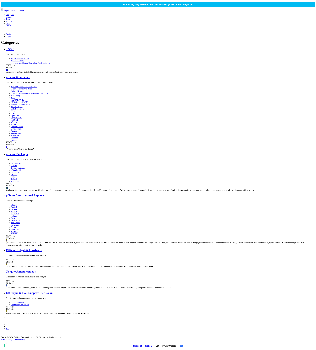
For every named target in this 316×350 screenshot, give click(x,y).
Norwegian (15, 223)
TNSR (10, 49)
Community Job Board (20, 305)
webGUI (14, 120)
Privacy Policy (6, 339)
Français (14, 211)
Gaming (14, 131)
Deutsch (14, 207)
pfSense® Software (18, 77)
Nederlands (15, 220)
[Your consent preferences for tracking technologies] (4, 345)
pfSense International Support (25, 195)
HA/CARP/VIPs (17, 100)
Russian (14, 218)
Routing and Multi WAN (20, 104)
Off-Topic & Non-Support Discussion (29, 293)
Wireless (14, 122)
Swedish (14, 231)
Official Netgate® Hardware (24, 250)
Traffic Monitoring (18, 168)
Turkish (14, 234)
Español (14, 209)
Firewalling (15, 95)
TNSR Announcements (20, 58)
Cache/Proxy (16, 163)
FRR (13, 177)
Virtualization (16, 133)
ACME (14, 175)
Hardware (15, 135)
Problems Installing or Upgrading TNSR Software (30, 63)
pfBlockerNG (16, 170)
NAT (13, 98)
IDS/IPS (14, 166)
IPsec (13, 113)
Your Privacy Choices (166, 346)
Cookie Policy (19, 339)
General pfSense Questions (21, 89)
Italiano (14, 216)
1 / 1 (7, 329)
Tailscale (14, 179)
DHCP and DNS (17, 109)
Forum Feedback (17, 302)
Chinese (14, 205)
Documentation (17, 127)
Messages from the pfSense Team (24, 87)
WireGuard (15, 181)
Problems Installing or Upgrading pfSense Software (31, 93)
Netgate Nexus (16, 91)
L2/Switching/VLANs (19, 102)
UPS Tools (15, 172)
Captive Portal (16, 118)
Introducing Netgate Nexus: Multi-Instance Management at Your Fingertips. (158, 4)
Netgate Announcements (21, 271)
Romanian (15, 229)
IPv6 (13, 111)
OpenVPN (15, 115)
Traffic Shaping (17, 107)
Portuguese (15, 225)
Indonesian (15, 214)
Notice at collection (142, 346)
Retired (14, 140)
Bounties (14, 138)
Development (16, 129)
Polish (13, 227)
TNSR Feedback (17, 61)
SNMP (13, 124)
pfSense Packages (17, 154)
